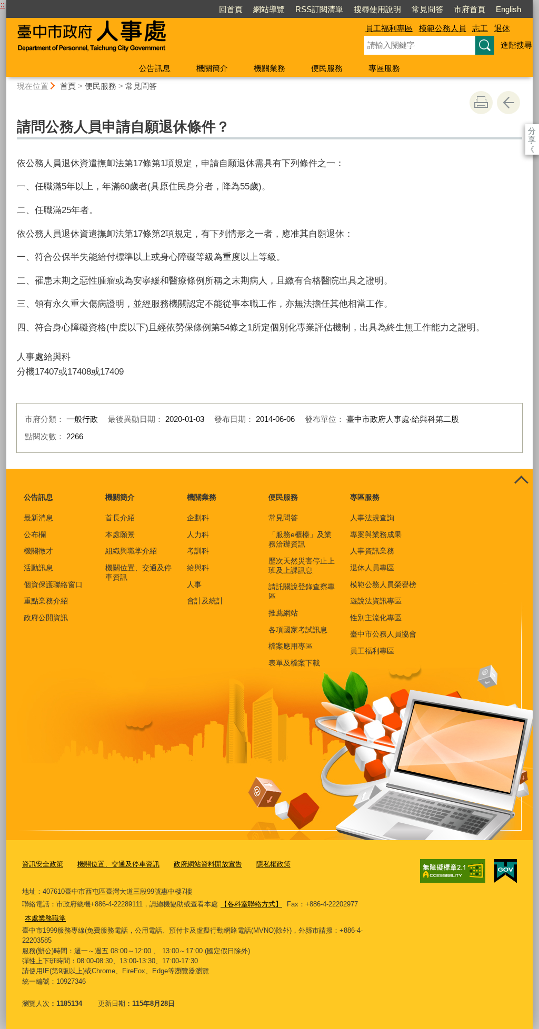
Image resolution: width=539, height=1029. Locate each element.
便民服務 (327, 68)
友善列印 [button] (481, 102)
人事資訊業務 (372, 551)
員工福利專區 (389, 28)
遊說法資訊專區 (376, 601)
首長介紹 (120, 517)
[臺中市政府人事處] (173, 38)
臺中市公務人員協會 (383, 634)
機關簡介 (212, 68)
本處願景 (120, 534)
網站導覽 (269, 9)
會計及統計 (205, 601)
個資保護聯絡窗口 (53, 584)
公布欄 (35, 534)
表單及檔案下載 (294, 663)
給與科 (198, 567)
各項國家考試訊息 (297, 630)
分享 (532, 131)
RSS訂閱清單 (319, 9)
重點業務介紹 (46, 601)
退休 (502, 28)
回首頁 (231, 9)
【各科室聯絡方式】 (251, 904)
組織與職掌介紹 (131, 551)
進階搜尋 (516, 45)
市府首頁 (469, 9)
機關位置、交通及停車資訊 (138, 572)
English (508, 9)
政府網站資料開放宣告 (208, 864)
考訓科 (198, 551)
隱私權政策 (273, 864)
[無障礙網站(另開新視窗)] (452, 870)
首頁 (68, 86)
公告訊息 (155, 68)
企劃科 (198, 517)
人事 (194, 584)
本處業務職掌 (45, 918)
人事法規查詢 (372, 517)
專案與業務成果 (376, 534)
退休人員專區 (372, 567)
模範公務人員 (442, 28)
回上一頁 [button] (508, 102)
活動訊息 (38, 567)
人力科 (198, 534)
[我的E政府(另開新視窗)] (505, 871)
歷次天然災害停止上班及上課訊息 (301, 565)
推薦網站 (283, 613)
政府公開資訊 (46, 617)
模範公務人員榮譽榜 (383, 584)
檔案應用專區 (290, 646)
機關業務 (269, 68)
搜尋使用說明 (377, 9)
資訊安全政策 (42, 864)
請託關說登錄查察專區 (301, 591)
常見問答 (427, 9)
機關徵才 (38, 551)
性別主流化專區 (376, 617)
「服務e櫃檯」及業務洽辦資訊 (300, 539)
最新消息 (38, 517)
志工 (480, 28)
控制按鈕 (521, 480)
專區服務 (384, 68)
